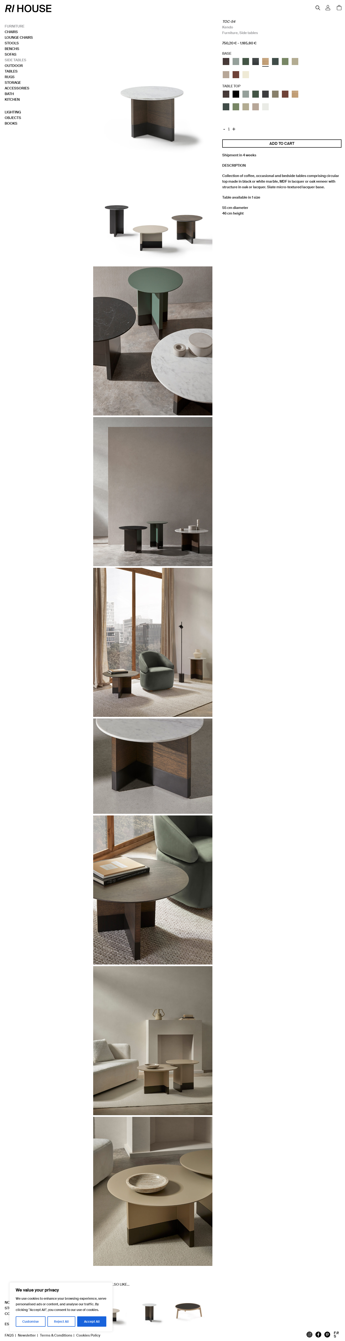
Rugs (10, 77)
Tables (11, 71)
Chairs (11, 32)
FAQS (9, 1335)
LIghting (13, 112)
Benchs (12, 48)
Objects (13, 117)
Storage (13, 82)
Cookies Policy (88, 1335)
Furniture (14, 26)
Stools (12, 43)
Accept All (92, 1321)
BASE (226, 53)
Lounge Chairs (19, 37)
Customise (30, 1321)
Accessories (17, 88)
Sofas (10, 54)
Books (11, 123)
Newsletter (27, 1335)
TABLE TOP (231, 86)
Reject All (61, 1321)
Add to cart (281, 143)
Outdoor (14, 65)
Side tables (15, 60)
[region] (61, 1307)
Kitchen (12, 99)
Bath (9, 94)
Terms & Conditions (56, 1335)
